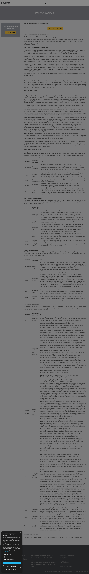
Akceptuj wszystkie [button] (11, 563)
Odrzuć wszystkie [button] (11, 566)
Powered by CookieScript (12, 571)
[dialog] (11, 552)
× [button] (20, 532)
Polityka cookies (6, 551)
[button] (12, 569)
